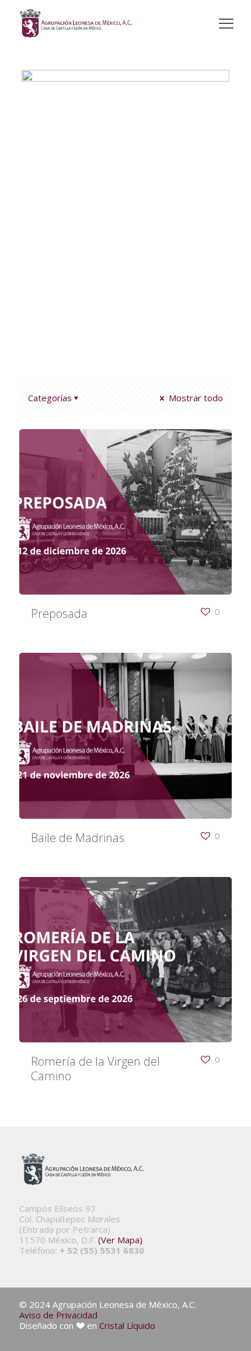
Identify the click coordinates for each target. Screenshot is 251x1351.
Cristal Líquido (127, 1325)
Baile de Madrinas (77, 838)
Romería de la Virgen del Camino (95, 1068)
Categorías (50, 398)
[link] (76, 23)
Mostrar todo (194, 398)
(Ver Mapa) (120, 1240)
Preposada (59, 613)
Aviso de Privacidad (58, 1315)
